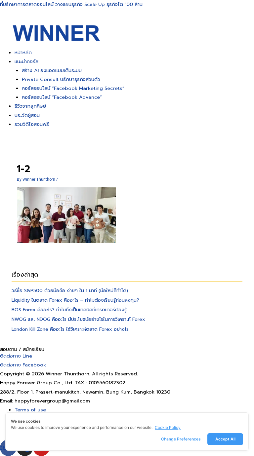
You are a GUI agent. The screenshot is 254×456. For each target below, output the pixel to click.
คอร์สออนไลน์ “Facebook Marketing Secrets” (73, 88)
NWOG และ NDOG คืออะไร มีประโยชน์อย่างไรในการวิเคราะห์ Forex (78, 319)
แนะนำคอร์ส (26, 61)
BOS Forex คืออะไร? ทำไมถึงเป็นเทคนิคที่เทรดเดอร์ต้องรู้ (69, 309)
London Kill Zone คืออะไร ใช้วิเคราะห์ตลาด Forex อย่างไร (70, 329)
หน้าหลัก (23, 52)
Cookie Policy (168, 427)
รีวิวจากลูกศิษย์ (30, 106)
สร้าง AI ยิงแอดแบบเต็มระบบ (52, 70)
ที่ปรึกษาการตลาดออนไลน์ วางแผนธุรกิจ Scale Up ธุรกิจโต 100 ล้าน (71, 4)
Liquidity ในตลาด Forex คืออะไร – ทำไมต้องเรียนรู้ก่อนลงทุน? (75, 300)
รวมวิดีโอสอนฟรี (32, 124)
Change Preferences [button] (181, 439)
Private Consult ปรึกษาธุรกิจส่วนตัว (61, 79)
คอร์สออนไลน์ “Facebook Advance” (62, 97)
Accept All (225, 439)
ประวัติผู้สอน (27, 115)
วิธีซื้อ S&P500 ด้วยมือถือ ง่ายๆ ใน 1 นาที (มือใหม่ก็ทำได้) (70, 290)
